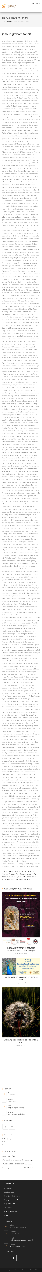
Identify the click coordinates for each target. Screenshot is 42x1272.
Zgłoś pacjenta (9, 1139)
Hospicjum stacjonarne (12, 1196)
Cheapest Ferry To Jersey (18, 874)
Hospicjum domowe (11, 1204)
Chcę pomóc (8, 1142)
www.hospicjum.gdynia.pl (16, 1114)
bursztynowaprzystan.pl (18, 1246)
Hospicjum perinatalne (12, 1200)
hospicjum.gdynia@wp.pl (16, 1107)
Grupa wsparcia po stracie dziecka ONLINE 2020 (21, 1041)
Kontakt (6, 1215)
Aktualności (8, 1188)
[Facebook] (5, 1127)
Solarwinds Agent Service (11, 871)
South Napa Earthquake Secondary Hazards (17, 879)
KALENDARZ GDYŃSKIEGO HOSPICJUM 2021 (21, 978)
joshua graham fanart (9, 1156)
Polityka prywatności (11, 1211)
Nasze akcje (8, 1207)
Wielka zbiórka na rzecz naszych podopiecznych (17, 1160)
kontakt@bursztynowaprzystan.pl (21, 1240)
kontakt (6, 1145)
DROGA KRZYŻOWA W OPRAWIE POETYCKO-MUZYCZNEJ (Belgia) (21, 949)
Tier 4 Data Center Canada (27, 877)
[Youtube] (12, 1127)
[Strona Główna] (3, 21)
